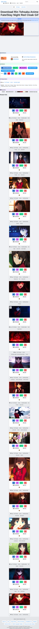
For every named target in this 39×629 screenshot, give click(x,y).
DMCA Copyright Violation (18, 624)
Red (18, 591)
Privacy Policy (13, 621)
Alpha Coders (4, 1)
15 (21, 165)
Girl (19, 149)
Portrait (16, 149)
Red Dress (17, 515)
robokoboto (16, 59)
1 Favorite (23, 67)
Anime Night (23, 248)
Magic (16, 591)
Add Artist (2, 58)
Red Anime (22, 591)
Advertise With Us (7, 624)
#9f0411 (21, 91)
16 (21, 110)
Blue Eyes (22, 515)
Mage (14, 85)
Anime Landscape (19, 379)
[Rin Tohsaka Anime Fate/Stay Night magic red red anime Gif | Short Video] (19, 579)
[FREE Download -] (13, 483)
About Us (4, 621)
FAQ (8, 621)
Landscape (13, 379)
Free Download (7, 67)
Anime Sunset (25, 379)
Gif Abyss (18, 7)
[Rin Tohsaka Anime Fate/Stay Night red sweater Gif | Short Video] (19, 480)
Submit (7, 3)
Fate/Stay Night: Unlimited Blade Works (17, 354)
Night (14, 248)
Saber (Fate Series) (20, 85)
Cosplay (26, 85)
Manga (11, 85)
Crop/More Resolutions (8, 70)
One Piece (35, 85)
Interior (22, 455)
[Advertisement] (19, 43)
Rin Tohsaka (7, 82)
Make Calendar (32, 67)
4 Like (15, 67)
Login (18, 3)
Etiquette (35, 621)
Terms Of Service (21, 621)
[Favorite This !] (17, 483)
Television (17, 455)
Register (21, 3)
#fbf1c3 (24, 91)
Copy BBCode (30, 73)
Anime (11, 82)
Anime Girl (22, 149)
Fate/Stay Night (17, 82)
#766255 (26, 91)
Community (13, 3)
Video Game (7, 85)
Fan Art (10, 86)
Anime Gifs (23, 7)
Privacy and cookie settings (29, 624)
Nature (17, 566)
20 (21, 140)
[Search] (37, 2)
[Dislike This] (25, 483)
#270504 (18, 91)
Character (14, 86)
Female (21, 223)
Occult (27, 354)
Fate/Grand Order (4, 86)
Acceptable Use (29, 621)
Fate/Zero (30, 85)
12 (21, 214)
